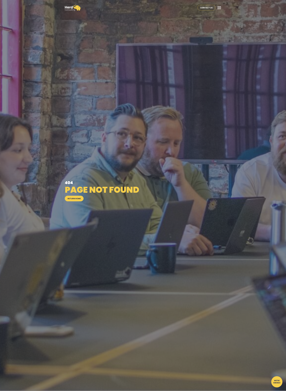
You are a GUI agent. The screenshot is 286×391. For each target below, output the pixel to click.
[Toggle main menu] (219, 8)
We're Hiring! (277, 382)
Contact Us (206, 8)
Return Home (74, 198)
